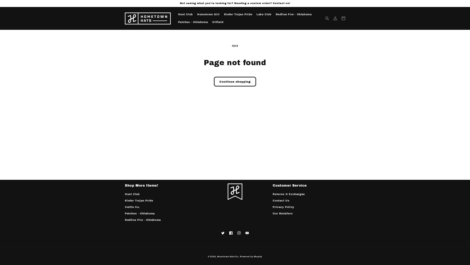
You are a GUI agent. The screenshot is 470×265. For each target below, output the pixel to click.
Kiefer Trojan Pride (139, 200)
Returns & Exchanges (289, 194)
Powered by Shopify (251, 257)
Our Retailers (283, 213)
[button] (327, 18)
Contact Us (281, 200)
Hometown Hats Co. (228, 257)
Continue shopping (235, 81)
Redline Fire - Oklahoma (143, 220)
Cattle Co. (132, 207)
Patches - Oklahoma (140, 213)
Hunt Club (132, 194)
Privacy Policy (283, 207)
